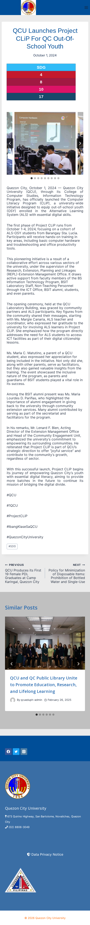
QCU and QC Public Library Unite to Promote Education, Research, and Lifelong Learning (43, 684)
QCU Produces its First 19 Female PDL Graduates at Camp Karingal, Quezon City (23, 573)
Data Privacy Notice (47, 854)
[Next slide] (80, 143)
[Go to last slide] (10, 143)
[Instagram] (24, 751)
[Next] (78, 664)
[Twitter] (16, 751)
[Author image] (12, 700)
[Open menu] (86, 7)
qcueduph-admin (31, 699)
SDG (12, 546)
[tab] (32, 178)
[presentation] (45, 643)
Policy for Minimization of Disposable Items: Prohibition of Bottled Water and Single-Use (67, 573)
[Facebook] (8, 751)
